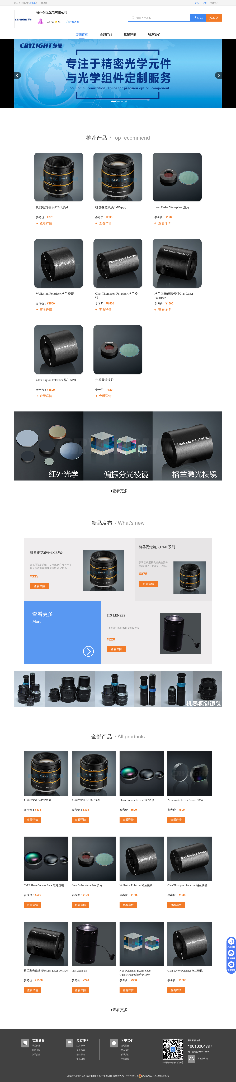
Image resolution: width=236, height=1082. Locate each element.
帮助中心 (214, 3)
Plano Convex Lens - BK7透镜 (137, 800)
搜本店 (214, 17)
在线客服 (203, 1058)
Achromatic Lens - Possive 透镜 (185, 800)
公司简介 (125, 1045)
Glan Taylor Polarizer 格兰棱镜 (56, 380)
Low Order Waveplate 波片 (171, 207)
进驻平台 (81, 1054)
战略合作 (81, 1045)
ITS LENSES (116, 615)
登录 (197, 3)
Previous (17, 75)
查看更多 (120, 491)
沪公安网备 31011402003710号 (155, 1076)
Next (218, 75)
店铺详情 (130, 34)
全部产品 (106, 34)
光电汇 (32, 3)
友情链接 (125, 1059)
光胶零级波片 (104, 380)
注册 (205, 3)
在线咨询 (74, 22)
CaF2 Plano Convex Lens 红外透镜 (44, 885)
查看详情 (46, 223)
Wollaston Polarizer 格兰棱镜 (55, 293)
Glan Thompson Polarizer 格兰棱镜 (116, 295)
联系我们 (154, 34)
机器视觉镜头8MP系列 (110, 207)
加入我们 (125, 1050)
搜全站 (198, 17)
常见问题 (36, 1045)
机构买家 (36, 1050)
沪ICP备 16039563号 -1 (127, 1076)
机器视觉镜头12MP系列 (52, 207)
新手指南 (36, 1054)
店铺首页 (81, 34)
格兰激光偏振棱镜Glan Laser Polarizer (173, 295)
